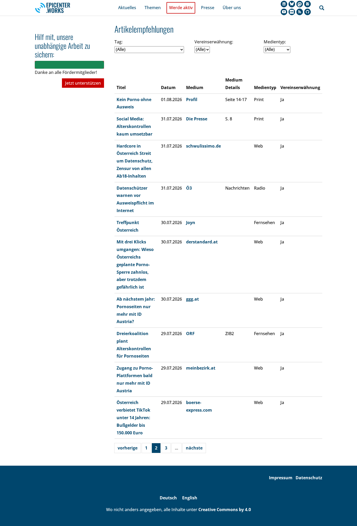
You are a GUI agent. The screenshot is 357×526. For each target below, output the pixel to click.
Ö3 (189, 188)
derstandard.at (202, 242)
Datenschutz (309, 478)
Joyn (190, 222)
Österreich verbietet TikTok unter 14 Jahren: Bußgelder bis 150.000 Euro (133, 417)
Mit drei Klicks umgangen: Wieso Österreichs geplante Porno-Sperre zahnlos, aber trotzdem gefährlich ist (135, 264)
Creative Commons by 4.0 (224, 509)
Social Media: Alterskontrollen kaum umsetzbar (134, 126)
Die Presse (196, 119)
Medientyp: (275, 42)
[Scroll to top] (345, 514)
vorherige (127, 448)
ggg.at (192, 299)
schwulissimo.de (203, 146)
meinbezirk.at (200, 368)
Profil (191, 99)
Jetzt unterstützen (83, 83)
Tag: (118, 42)
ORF (190, 333)
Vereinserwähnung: (213, 42)
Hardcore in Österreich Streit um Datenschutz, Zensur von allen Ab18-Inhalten (135, 161)
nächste (194, 448)
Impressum (280, 478)
